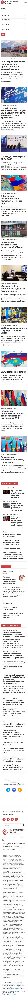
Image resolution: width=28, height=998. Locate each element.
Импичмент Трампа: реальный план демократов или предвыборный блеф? (13, 767)
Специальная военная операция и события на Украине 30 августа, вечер (17, 507)
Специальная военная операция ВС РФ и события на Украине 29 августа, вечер (14, 724)
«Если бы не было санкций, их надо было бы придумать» (13, 288)
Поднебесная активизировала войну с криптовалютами (12, 534)
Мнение (4, 567)
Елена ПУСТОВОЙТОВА (14, 514)
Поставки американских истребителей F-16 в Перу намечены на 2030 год (13, 702)
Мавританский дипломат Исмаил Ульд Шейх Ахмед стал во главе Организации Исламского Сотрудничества (14, 679)
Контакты (17, 836)
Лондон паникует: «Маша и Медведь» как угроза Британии (13, 615)
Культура (5, 814)
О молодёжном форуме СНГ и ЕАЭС (13, 157)
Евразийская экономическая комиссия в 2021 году (12, 244)
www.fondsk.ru (16, 988)
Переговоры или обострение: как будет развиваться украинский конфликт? (17, 493)
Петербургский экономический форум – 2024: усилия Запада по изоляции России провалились (14, 113)
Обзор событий (13, 501)
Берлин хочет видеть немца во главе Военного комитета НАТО (13, 751)
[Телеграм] (8, 790)
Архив (23, 836)
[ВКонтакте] (14, 790)
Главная (4, 812)
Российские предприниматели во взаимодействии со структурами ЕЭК (12, 414)
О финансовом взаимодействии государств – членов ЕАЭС (11, 199)
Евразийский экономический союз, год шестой (12, 459)
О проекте (5, 836)
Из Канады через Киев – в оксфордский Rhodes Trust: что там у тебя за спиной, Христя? (17, 521)
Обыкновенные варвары (12, 548)
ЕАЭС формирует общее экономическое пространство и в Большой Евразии (13, 65)
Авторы (11, 836)
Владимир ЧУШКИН (12, 153)
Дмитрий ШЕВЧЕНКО (14, 487)
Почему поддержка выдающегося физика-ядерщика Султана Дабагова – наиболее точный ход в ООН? (13, 734)
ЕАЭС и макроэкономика (14, 372)
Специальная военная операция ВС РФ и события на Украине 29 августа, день (14, 759)
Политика (12, 812)
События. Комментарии (10, 626)
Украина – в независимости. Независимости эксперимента (9, 580)
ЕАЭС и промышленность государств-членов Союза (14, 330)
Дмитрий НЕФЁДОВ (12, 58)
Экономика (19, 812)
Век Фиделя (7, 603)
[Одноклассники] (20, 790)
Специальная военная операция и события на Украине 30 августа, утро (12, 542)
